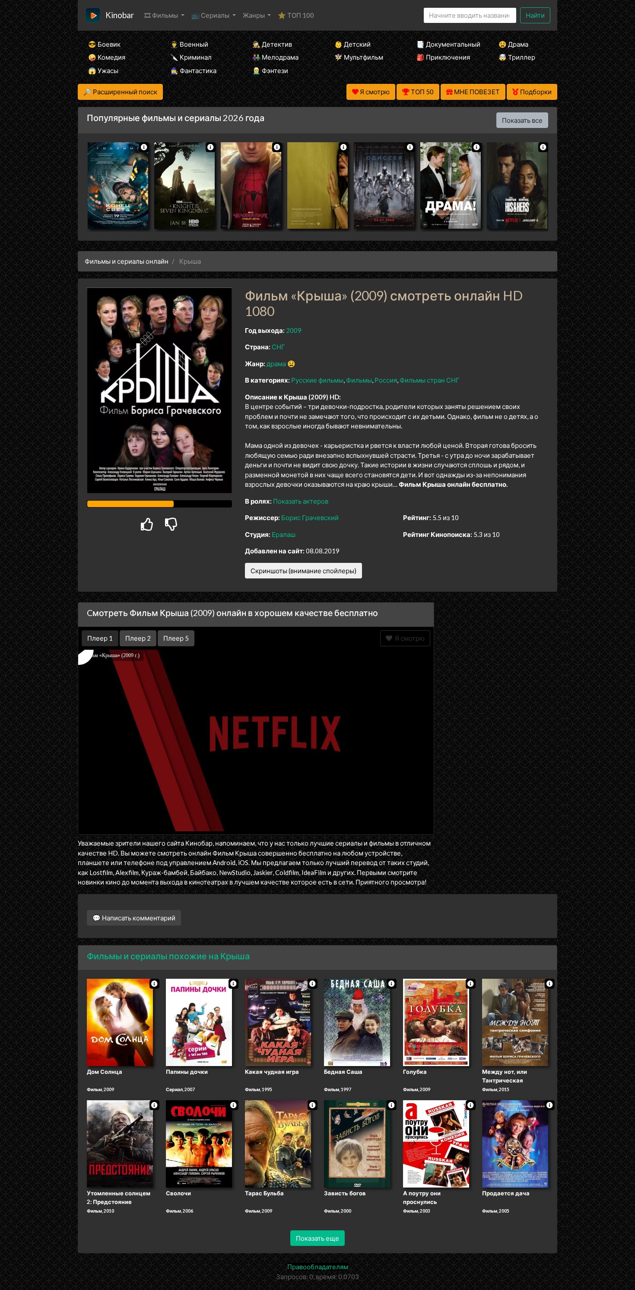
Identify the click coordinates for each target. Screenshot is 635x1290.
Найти (535, 15)
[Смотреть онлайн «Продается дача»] (515, 1143)
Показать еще (317, 1238)
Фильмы (359, 380)
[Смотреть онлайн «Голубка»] (436, 1022)
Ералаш (283, 534)
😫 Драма (513, 44)
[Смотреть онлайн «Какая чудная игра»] (278, 1022)
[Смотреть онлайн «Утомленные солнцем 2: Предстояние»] (120, 1143)
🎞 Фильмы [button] (161, 15)
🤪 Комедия (106, 57)
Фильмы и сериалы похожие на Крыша (168, 956)
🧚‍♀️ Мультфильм (358, 57)
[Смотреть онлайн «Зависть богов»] (357, 1143)
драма (276, 363)
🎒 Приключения (443, 57)
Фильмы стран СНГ (430, 380)
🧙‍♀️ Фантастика (193, 70)
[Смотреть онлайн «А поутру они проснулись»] (436, 1143)
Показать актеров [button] (300, 501)
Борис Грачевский (310, 517)
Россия (386, 380)
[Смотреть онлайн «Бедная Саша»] (357, 1022)
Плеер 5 (176, 638)
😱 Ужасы (103, 70)
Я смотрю (408, 638)
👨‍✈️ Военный (189, 44)
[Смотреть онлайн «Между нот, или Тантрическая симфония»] (515, 1022)
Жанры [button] (254, 15)
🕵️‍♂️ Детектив (272, 44)
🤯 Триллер (516, 57)
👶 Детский (352, 44)
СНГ (278, 347)
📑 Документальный (445, 44)
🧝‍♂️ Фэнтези (270, 70)
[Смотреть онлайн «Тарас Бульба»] (278, 1143)
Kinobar (119, 15)
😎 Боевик (104, 44)
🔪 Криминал (191, 57)
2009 (294, 330)
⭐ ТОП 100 (296, 15)
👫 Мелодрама (275, 57)
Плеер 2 (138, 638)
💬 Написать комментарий (133, 918)
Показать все (522, 120)
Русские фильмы (317, 380)
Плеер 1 (100, 638)
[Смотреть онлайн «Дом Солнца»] (120, 1022)
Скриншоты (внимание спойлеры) (303, 571)
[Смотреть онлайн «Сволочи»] (199, 1143)
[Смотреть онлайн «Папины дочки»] (199, 1022)
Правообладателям (317, 1267)
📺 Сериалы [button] (211, 15)
